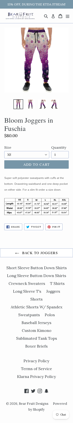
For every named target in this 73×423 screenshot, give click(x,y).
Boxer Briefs (36, 346)
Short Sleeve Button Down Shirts (36, 267)
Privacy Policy (36, 360)
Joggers (53, 291)
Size (7, 147)
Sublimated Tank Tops (36, 338)
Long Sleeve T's (27, 291)
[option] (18, 104)
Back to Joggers (39, 252)
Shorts (36, 299)
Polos (50, 314)
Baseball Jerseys (36, 322)
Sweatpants (29, 314)
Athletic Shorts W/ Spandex (36, 306)
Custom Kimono (36, 330)
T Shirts (57, 283)
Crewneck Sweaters (27, 283)
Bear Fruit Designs (34, 403)
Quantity (58, 147)
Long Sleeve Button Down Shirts (36, 275)
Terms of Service (36, 368)
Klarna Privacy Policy (36, 376)
